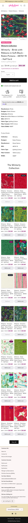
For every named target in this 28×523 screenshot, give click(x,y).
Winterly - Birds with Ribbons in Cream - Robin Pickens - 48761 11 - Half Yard (20, 392)
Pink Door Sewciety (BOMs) (8, 473)
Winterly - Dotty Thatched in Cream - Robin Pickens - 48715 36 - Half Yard (7, 293)
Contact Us (4, 454)
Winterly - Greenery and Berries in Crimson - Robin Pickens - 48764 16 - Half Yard (7, 193)
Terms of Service (11, 518)
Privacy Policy (18, 518)
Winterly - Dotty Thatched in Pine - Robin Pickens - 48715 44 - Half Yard (7, 259)
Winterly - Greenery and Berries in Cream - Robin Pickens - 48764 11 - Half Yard (7, 359)
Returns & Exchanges (6, 456)
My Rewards (4, 465)
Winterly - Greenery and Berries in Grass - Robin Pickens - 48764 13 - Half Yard (20, 226)
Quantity (3, 71)
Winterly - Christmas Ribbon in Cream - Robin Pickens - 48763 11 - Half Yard (20, 293)
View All (14, 442)
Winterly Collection (9, 45)
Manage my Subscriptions (7, 470)
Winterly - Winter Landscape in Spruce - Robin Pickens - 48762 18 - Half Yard (7, 226)
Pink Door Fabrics (16, 521)
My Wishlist (4, 468)
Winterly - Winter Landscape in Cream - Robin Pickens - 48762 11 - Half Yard (7, 392)
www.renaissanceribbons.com (8, 478)
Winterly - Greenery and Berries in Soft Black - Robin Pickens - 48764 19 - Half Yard (7, 326)
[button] (3, 5)
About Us (3, 451)
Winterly (21, 11)
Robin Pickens (13, 11)
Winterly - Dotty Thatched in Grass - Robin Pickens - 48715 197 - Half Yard (20, 359)
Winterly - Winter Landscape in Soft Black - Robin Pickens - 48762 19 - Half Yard (20, 259)
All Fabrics (4, 11)
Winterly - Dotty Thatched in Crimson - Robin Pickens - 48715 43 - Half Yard (20, 193)
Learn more (19, 483)
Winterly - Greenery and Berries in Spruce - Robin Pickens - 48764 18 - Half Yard (20, 326)
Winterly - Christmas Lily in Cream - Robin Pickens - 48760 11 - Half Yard (20, 425)
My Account (4, 463)
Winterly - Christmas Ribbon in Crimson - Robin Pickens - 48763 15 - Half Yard (7, 425)
